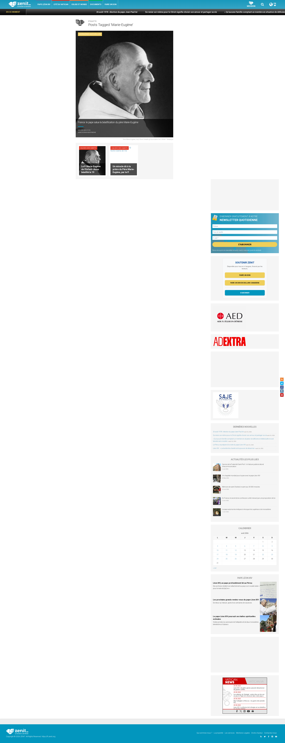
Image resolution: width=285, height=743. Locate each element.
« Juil (214, 568)
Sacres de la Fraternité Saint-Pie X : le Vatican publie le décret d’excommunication (243, 465)
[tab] (234, 681)
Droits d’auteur (257, 733)
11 (226, 550)
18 (226, 554)
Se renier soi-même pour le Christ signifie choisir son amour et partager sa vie (130, 12)
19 (236, 554)
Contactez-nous (270, 733)
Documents (95, 4)
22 (263, 554)
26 (236, 559)
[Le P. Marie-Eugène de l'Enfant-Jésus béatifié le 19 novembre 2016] (92, 160)
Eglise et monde (79, 4)
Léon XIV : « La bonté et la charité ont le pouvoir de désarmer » (234, 448)
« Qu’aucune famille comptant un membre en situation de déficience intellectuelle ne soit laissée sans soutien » (225, 12)
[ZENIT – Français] (22, 4)
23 (272, 554)
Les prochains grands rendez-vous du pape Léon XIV (236, 600)
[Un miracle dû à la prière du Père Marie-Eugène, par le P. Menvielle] (123, 160)
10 (217, 550)
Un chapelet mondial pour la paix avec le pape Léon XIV (241, 475)
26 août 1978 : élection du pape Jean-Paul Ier (66, 12)
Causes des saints (88, 148)
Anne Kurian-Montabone (87, 132)
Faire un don (110, 4)
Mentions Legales (243, 733)
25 (226, 559)
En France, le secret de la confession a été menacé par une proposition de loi (248, 498)
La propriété (218, 733)
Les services (230, 733)
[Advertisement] (245, 194)
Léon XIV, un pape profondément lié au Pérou (232, 583)
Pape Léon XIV (44, 4)
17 (217, 554)
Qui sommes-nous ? (204, 733)
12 (236, 550)
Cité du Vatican (61, 4)
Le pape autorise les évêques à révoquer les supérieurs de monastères (246, 509)
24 (217, 559)
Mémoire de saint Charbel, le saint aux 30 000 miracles (241, 487)
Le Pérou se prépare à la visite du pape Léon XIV (229, 445)
